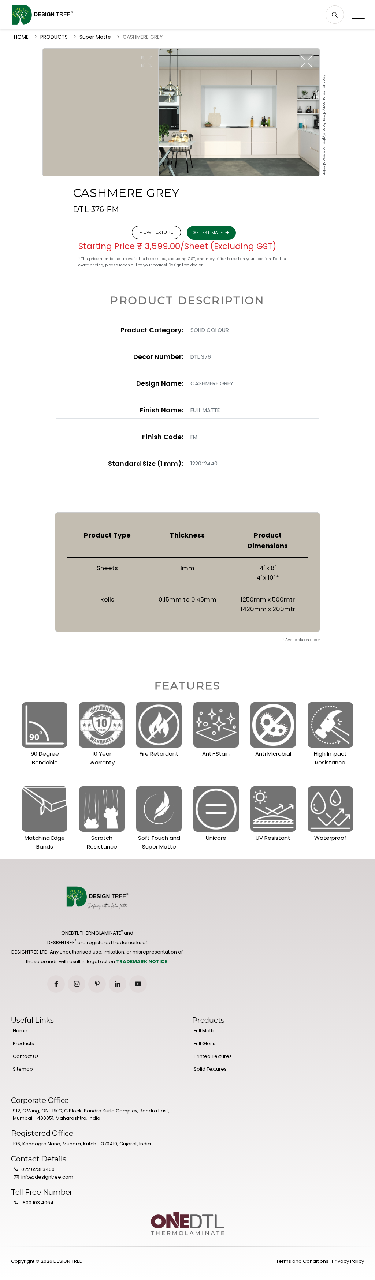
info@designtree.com (47, 1177)
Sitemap (23, 1069)
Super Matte (95, 37)
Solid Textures (210, 1069)
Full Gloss (204, 1043)
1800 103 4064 (37, 1202)
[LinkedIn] (117, 984)
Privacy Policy (348, 1261)
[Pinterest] (97, 984)
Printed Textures (213, 1056)
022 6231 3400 (38, 1169)
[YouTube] (138, 984)
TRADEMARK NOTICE (141, 961)
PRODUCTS (54, 37)
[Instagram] (76, 984)
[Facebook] (56, 984)
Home (20, 1030)
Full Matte (205, 1030)
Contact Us (26, 1056)
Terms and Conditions (302, 1261)
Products (23, 1043)
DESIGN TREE (67, 1261)
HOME (21, 37)
